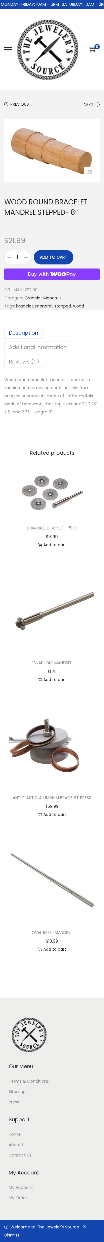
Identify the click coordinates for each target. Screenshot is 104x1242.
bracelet (24, 306)
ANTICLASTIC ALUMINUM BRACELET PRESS (52, 798)
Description (23, 332)
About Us (18, 1145)
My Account (21, 1187)
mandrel (43, 306)
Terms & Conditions (29, 1081)
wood (78, 306)
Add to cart (53, 257)
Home (15, 1134)
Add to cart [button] (54, 545)
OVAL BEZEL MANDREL (51, 932)
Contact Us (20, 1155)
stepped (62, 306)
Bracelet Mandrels (43, 298)
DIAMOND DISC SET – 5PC (52, 528)
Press (14, 1102)
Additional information (38, 347)
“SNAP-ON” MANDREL (52, 663)
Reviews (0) (24, 361)
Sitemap (17, 1091)
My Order (18, 1198)
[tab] (52, 333)
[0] (91, 49)
